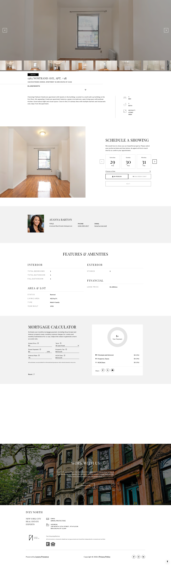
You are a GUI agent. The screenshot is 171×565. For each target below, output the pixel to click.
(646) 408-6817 (83, 226)
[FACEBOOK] (134, 557)
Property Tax (60, 349)
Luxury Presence (42, 557)
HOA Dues (59, 355)
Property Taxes (103, 358)
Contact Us (85, 485)
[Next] (154, 161)
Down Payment (33, 349)
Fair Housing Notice (53, 536)
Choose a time (110, 171)
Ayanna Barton (60, 219)
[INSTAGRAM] (138, 557)
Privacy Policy (104, 557)
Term (57, 343)
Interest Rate (32, 355)
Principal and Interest (106, 355)
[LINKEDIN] (143, 557)
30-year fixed (60, 345)
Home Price (32, 343)
